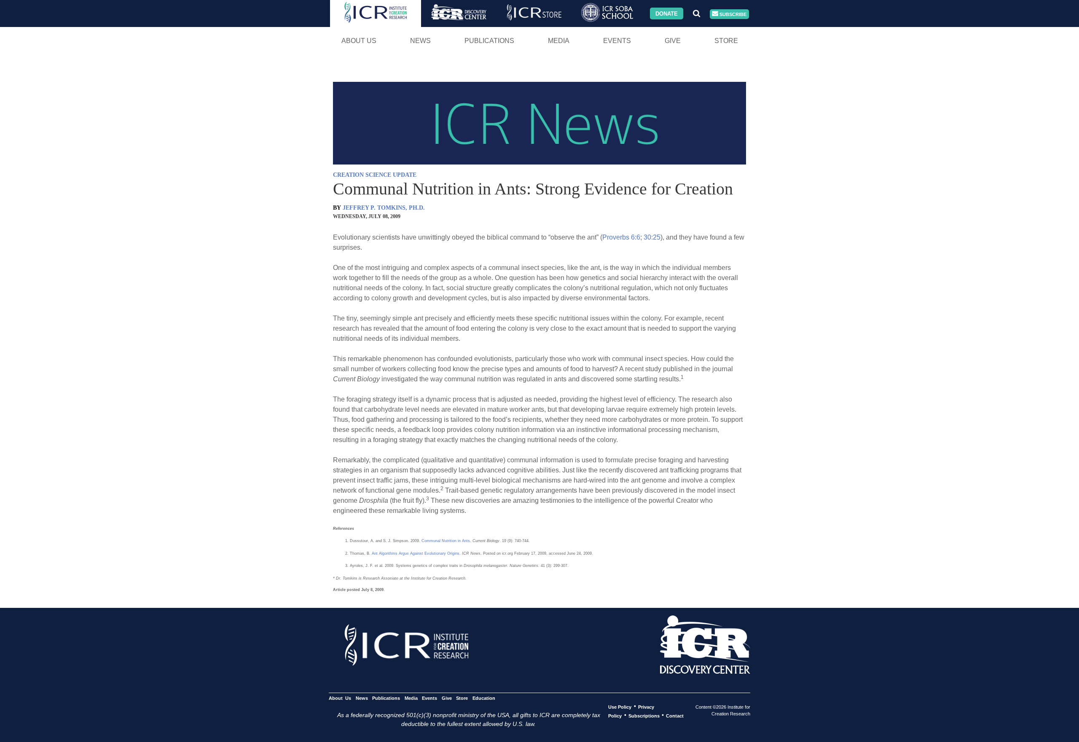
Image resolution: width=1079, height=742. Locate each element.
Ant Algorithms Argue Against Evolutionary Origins (415, 553)
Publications (489, 40)
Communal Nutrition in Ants (445, 541)
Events (617, 40)
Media (558, 40)
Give (673, 40)
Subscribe (732, 13)
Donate (666, 13)
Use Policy (619, 706)
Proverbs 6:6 (621, 237)
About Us (358, 40)
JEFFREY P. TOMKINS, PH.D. (384, 208)
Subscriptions (644, 715)
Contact (675, 715)
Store (726, 40)
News (420, 40)
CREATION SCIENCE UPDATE (374, 175)
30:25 (652, 237)
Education (483, 697)
